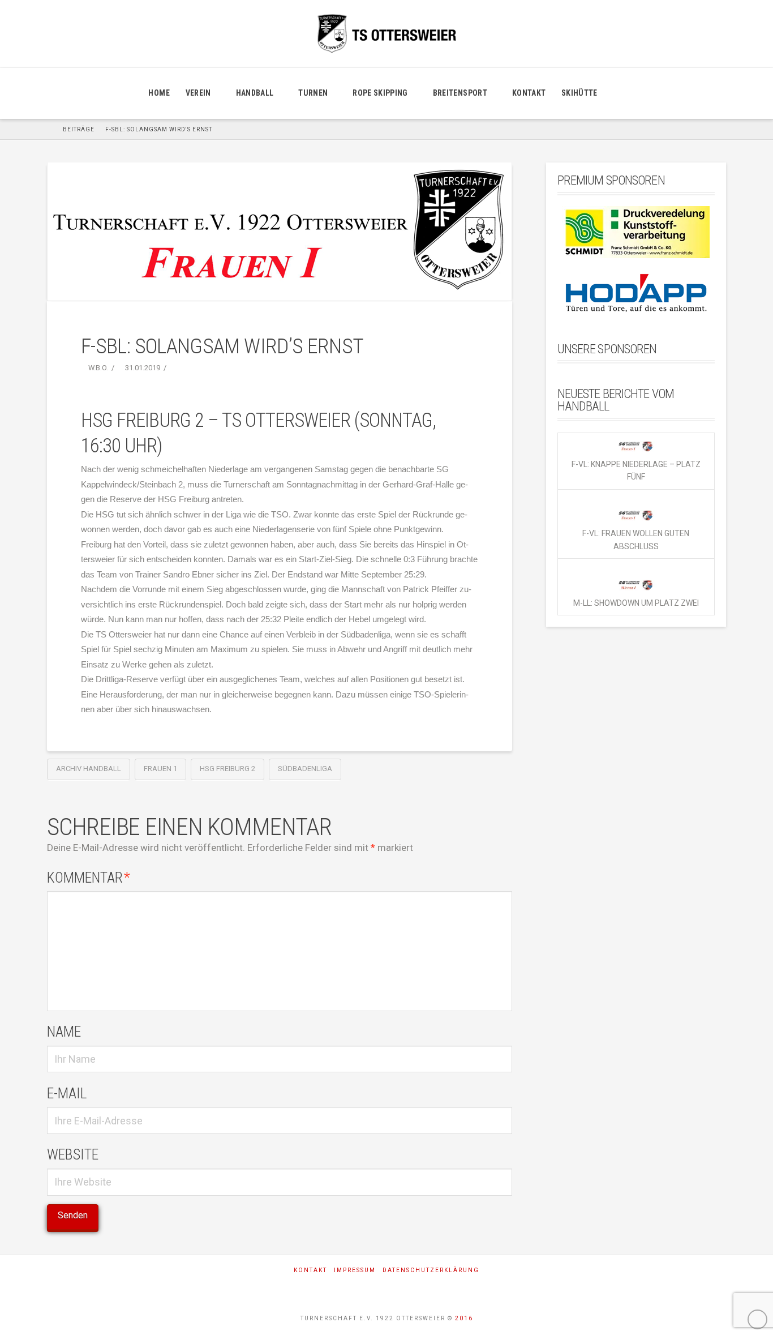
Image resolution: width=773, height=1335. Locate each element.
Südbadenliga (305, 768)
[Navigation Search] (618, 93)
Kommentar (88, 877)
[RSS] (418, 1289)
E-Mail (67, 1093)
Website (72, 1154)
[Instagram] (387, 1289)
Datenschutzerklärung (431, 1270)
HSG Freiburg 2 (227, 768)
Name (64, 1031)
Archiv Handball (88, 768)
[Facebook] (356, 1289)
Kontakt (310, 1270)
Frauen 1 (160, 768)
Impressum (355, 1270)
